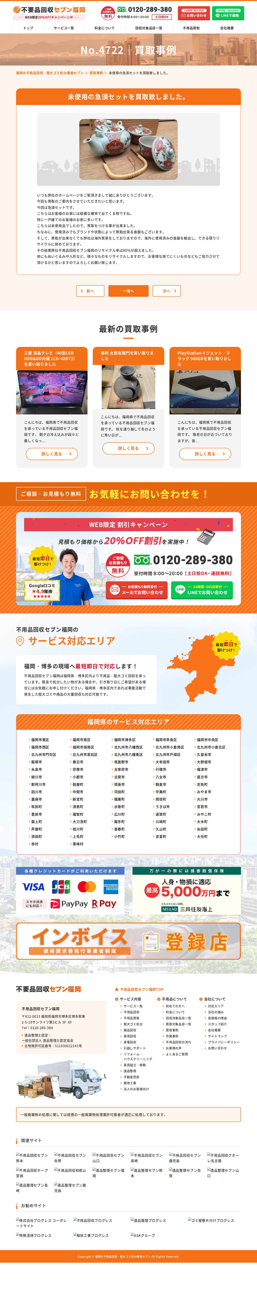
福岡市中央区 (207, 739)
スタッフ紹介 (217, 1024)
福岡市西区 (40, 746)
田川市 (36, 791)
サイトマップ (217, 1036)
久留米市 (204, 754)
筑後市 (119, 784)
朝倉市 (161, 784)
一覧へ (128, 290)
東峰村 (78, 843)
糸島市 (36, 769)
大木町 (202, 821)
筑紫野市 (121, 761)
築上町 (36, 821)
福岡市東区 (40, 739)
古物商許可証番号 (38, 1045)
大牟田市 (163, 761)
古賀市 (119, 776)
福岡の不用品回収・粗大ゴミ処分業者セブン (123, 1256)
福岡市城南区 (83, 746)
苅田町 (119, 791)
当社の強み (216, 1012)
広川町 (119, 814)
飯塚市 (36, 761)
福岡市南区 (82, 739)
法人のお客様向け (136, 1089)
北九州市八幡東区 (128, 754)
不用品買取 (191, 27)
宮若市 (202, 806)
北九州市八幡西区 (128, 746)
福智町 (78, 814)
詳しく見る (51, 454)
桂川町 (78, 828)
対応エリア (216, 1006)
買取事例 (172, 1030)
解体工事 (130, 1083)
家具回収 (130, 1036)
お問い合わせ (217, 1048)
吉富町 (161, 836)
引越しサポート (135, 1048)
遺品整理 (130, 1071)
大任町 (202, 836)
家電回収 (130, 1042)
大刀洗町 (80, 821)
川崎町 (161, 821)
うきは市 (163, 806)
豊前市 (36, 814)
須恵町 (78, 806)
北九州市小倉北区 (211, 746)
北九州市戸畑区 (168, 754)
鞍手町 (119, 821)
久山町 (161, 828)
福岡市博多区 (125, 739)
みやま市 (204, 791)
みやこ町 (204, 814)
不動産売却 (132, 1077)
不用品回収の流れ (178, 1042)
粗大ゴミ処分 (133, 1024)
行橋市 (161, 769)
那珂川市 (38, 784)
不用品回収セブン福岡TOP (142, 989)
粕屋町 (78, 784)
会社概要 (227, 27)
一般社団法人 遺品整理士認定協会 (47, 1040)
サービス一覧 (64, 27)
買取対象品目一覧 (178, 1024)
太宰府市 (121, 769)
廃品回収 (130, 1030)
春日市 (78, 761)
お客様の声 (174, 1048)
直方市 (202, 776)
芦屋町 (36, 828)
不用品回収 (132, 1012)
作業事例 (172, 1036)
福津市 (202, 769)
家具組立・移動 (135, 1065)
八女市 (161, 776)
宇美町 (161, 791)
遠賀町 (161, 814)
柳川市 (36, 776)
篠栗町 (119, 799)
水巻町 (119, 806)
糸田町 (202, 828)
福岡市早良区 (166, 739)
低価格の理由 (217, 1018)
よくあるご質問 (177, 1054)
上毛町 (78, 836)
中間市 (78, 791)
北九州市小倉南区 (170, 746)
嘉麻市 (36, 799)
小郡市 (78, 776)
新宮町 (78, 799)
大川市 (202, 799)
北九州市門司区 (43, 754)
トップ (28, 27)
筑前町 (36, 806)
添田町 (36, 836)
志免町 (202, 784)
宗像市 (78, 769)
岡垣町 (161, 799)
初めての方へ (175, 1006)
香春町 (119, 828)
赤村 (35, 843)
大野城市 (204, 761)
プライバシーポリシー (224, 1042)
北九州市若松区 (85, 754)
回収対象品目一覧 (148, 27)
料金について (105, 27)
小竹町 (119, 836)
